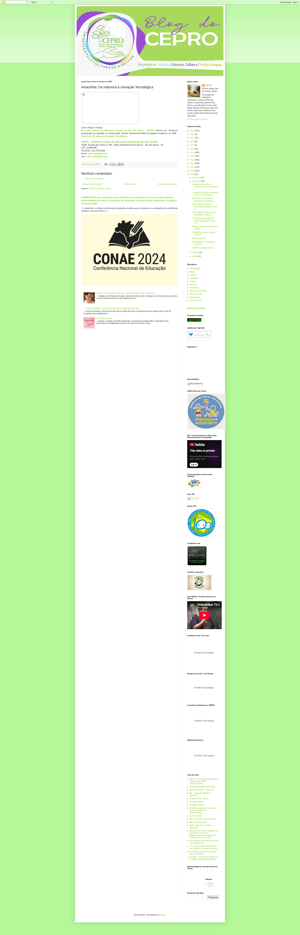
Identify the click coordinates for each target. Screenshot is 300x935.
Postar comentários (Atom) (100, 188)
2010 (192, 167)
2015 (192, 149)
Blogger (162, 915)
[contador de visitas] (194, 321)
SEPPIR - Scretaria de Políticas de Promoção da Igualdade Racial (204, 858)
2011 (192, 163)
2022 (192, 134)
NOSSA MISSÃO (199, 238)
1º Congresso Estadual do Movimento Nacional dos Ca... (203, 220)
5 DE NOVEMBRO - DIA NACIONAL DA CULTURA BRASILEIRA (112, 308)
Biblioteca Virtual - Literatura (202, 790)
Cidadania (194, 278)
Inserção (193, 284)
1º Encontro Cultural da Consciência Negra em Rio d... (204, 206)
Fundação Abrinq (197, 805)
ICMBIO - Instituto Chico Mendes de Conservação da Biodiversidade (203, 810)
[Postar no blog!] (113, 164)
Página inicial (130, 184)
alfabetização (195, 268)
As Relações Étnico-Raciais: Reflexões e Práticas (204, 213)
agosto (195, 256)
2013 (192, 156)
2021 (192, 138)
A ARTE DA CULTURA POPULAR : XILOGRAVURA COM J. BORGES (125, 293)
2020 (192, 141)
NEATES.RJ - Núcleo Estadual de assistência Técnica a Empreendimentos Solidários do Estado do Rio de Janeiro (204, 834)
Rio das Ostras (196, 300)
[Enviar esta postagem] (105, 164)
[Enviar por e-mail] (110, 164)
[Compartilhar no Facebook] (119, 164)
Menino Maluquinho (198, 822)
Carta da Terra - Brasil (199, 799)
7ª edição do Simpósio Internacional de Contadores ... (205, 186)
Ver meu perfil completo (197, 119)
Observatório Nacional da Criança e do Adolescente (204, 842)
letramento (194, 288)
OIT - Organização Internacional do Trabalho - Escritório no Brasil (203, 847)
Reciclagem (195, 297)
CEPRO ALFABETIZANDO (203, 248)
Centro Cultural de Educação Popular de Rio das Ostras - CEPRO (119, 130)
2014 (192, 152)
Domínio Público (197, 802)
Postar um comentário (94, 179)
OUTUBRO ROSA (104, 318)
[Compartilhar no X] (116, 164)
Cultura (193, 281)
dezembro (196, 178)
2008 (192, 174)
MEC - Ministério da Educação (202, 819)
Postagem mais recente (92, 184)
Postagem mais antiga (167, 184)
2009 (192, 171)
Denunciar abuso (196, 308)
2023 (192, 131)
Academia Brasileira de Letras (202, 787)
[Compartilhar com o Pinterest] (122, 164)
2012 (192, 160)
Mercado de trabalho (198, 291)
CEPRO (208, 85)
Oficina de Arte (196, 294)
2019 (192, 145)
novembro (196, 181)
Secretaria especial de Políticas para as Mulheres (203, 852)
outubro (195, 252)
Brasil (192, 272)
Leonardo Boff (196, 816)
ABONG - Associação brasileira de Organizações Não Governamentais (204, 781)
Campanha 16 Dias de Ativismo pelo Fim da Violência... (205, 194)
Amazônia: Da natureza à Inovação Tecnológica (202, 199)
